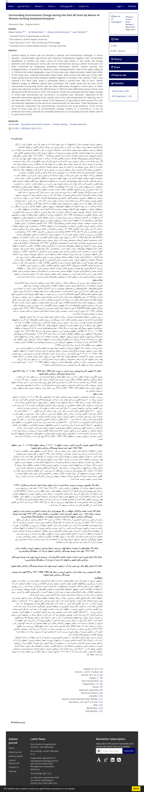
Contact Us (84, 6)
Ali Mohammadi (35, 32)
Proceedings (36, 773)
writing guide (66, 6)
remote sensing (60, 124)
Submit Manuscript (14, 761)
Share (116, 67)
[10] (90, 296)
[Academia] (99, 759)
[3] (55, 223)
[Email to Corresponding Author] (23, 32)
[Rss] (119, 759)
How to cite (119, 75)
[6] (74, 265)
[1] (101, 669)
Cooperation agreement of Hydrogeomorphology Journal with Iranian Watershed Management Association (44, 762)
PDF (118, 51)
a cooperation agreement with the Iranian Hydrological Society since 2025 (45, 780)
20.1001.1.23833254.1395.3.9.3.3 (27, 128)
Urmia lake (13, 124)
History (117, 59)
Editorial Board (16, 756)
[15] (97, 336)
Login (119, 6)
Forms (51, 6)
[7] (38, 288)
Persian (132, 6)
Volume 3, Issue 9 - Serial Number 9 (130, 21)
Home (11, 6)
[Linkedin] (113, 759)
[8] (83, 294)
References (19, 722)
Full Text (17, 138)
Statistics (119, 83)
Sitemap (12, 771)
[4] (31, 242)
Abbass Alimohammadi (58, 32)
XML (114, 45)
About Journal (15, 752)
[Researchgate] (106, 759)
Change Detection (78, 124)
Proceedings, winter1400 (42, 751)
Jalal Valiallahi (79, 32)
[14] (26, 333)
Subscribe (129, 750)
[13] (94, 333)
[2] (75, 214)
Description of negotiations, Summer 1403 (44, 745)
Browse (38, 6)
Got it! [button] (136, 789)
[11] (76, 308)
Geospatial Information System (35, 124)
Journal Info (23, 6)
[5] (97, 259)
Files (116, 39)
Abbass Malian (15, 32)
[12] (37, 308)
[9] (67, 294)
